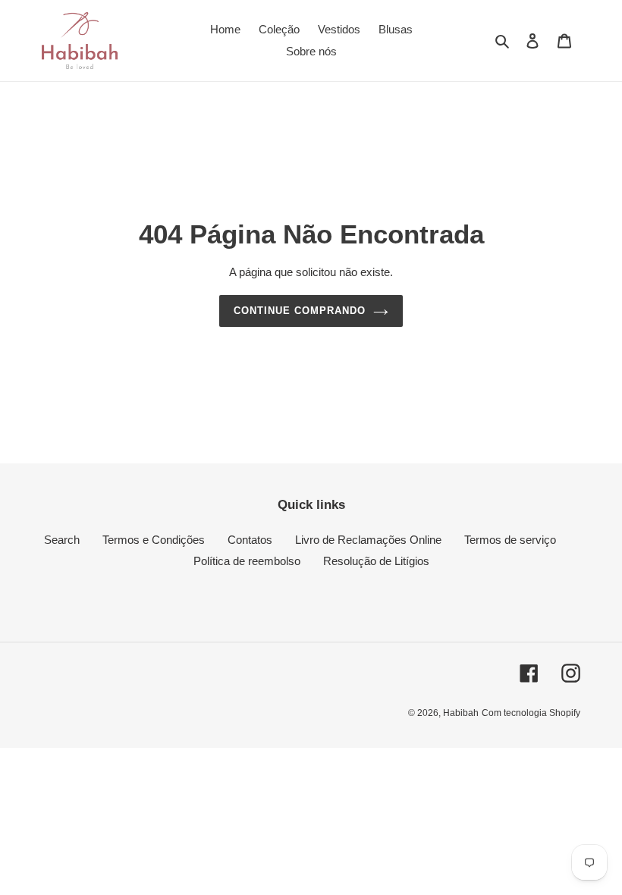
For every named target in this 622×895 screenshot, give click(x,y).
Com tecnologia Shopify (531, 713)
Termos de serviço (510, 539)
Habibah (461, 713)
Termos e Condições (153, 539)
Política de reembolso (246, 560)
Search (62, 539)
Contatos (250, 539)
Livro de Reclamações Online (368, 539)
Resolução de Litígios (376, 560)
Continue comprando (300, 310)
